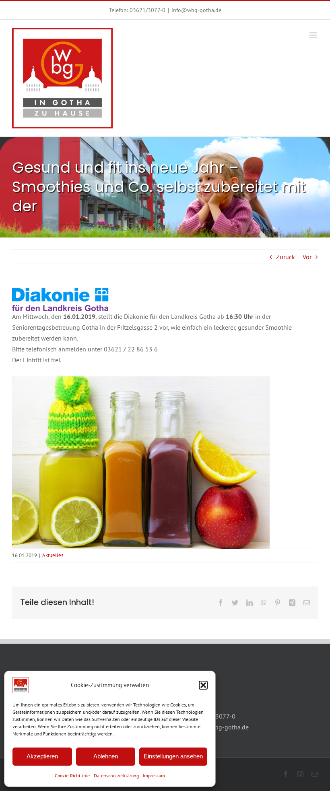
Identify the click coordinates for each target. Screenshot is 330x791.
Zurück (285, 257)
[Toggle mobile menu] (313, 35)
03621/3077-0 (147, 10)
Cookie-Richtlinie (72, 775)
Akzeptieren (42, 756)
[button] (203, 685)
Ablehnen (105, 756)
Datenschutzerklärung (116, 775)
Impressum (154, 775)
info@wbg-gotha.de (196, 10)
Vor (307, 257)
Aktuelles (52, 555)
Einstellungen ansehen (173, 756)
